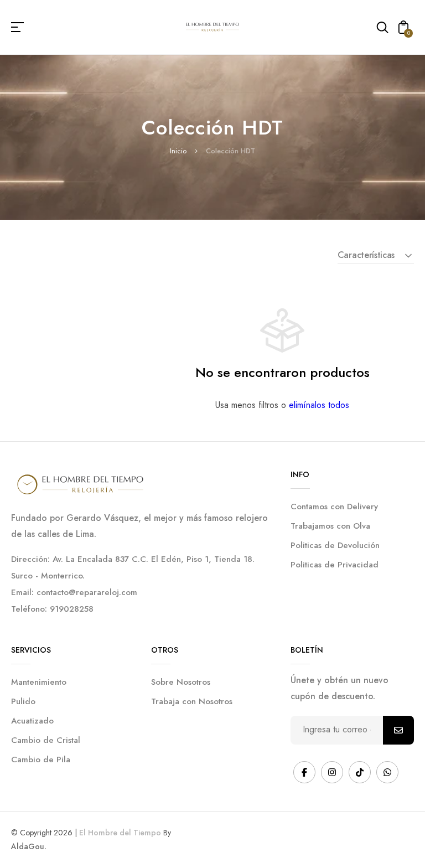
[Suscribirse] (398, 730)
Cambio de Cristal (45, 740)
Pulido (23, 701)
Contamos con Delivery (334, 506)
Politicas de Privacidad (335, 565)
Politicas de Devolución (335, 545)
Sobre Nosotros (180, 682)
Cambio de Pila (40, 759)
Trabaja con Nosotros (191, 701)
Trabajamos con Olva (330, 526)
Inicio (178, 151)
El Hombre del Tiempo (120, 832)
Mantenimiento (38, 682)
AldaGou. (28, 846)
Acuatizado (32, 721)
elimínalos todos (319, 405)
